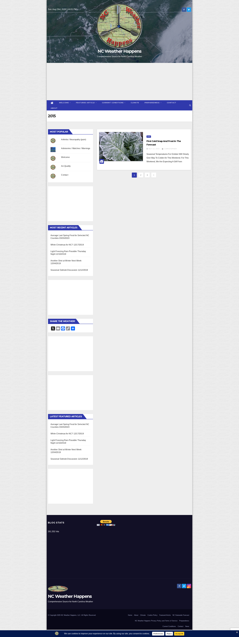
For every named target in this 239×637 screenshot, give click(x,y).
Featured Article (85, 103)
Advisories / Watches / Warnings (75, 148)
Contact (171, 103)
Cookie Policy (152, 615)
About (54, 108)
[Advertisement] (119, 81)
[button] (190, 105)
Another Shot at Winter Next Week (66, 261)
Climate (135, 103)
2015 (148, 136)
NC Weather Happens (119, 51)
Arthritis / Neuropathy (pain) (73, 139)
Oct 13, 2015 (154, 149)
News (187, 626)
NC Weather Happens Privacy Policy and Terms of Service (156, 621)
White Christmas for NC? (62, 245)
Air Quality (66, 166)
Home (130, 615)
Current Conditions (113, 103)
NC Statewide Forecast (181, 615)
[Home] (52, 103)
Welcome (64, 103)
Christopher (170, 149)
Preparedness (152, 103)
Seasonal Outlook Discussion (64, 270)
